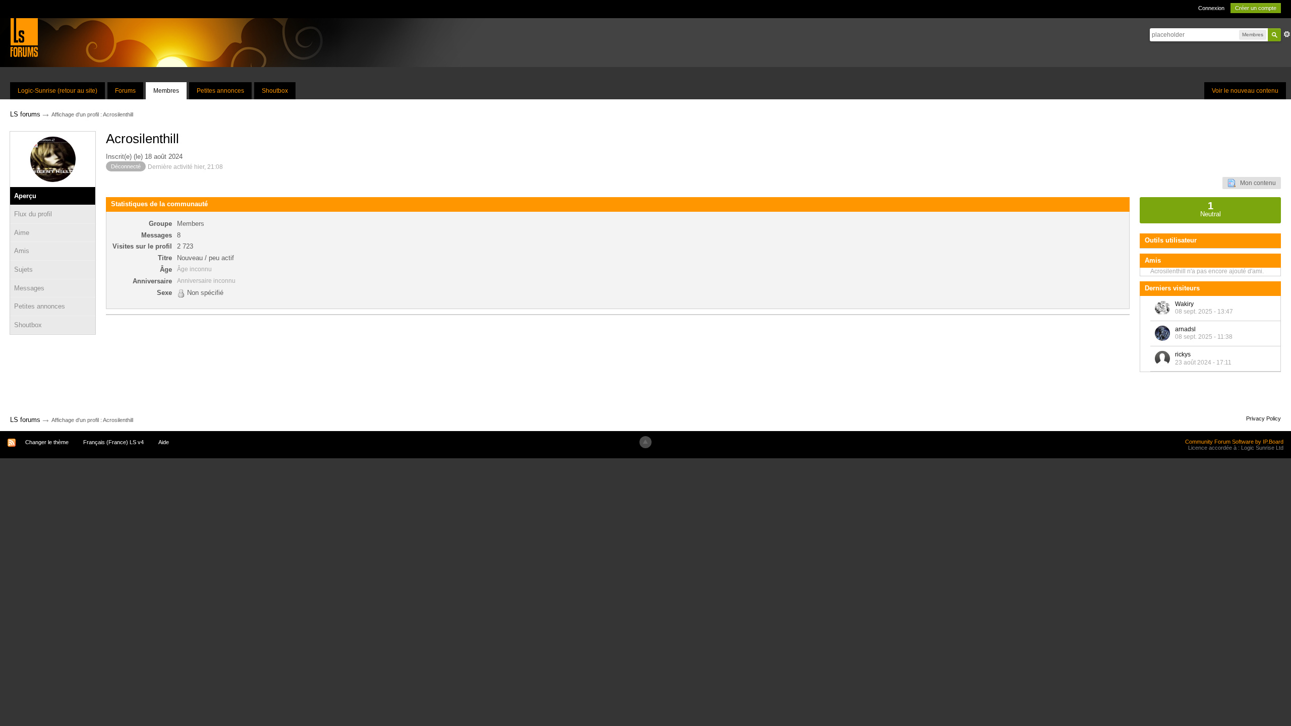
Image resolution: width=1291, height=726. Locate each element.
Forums (125, 90)
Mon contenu (1256, 183)
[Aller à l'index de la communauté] (24, 37)
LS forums (25, 420)
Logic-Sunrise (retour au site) (57, 90)
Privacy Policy (1263, 418)
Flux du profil (33, 214)
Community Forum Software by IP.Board (1234, 442)
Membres (166, 90)
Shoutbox (275, 90)
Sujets (23, 269)
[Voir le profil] (1162, 308)
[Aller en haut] (645, 442)
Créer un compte (1255, 8)
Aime (21, 232)
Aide (163, 442)
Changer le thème (47, 442)
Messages (29, 288)
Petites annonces (220, 90)
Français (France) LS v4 (113, 442)
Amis (21, 251)
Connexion (1211, 8)
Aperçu (25, 196)
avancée (1287, 34)
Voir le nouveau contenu (1245, 90)
